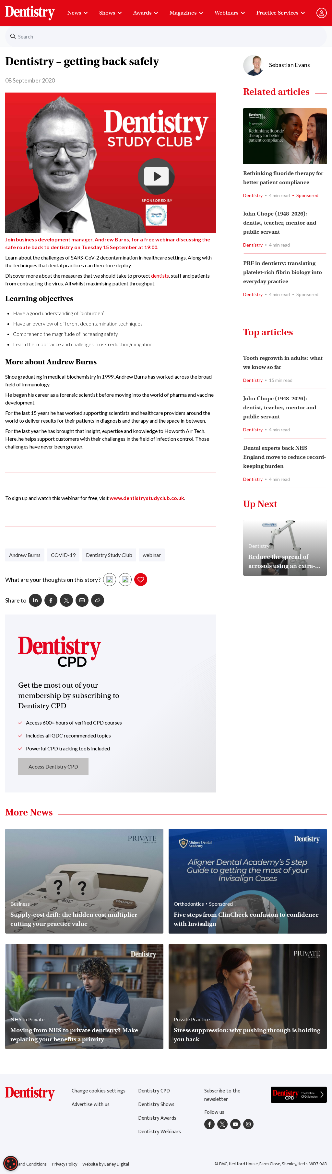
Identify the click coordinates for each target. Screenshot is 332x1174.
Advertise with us (91, 1104)
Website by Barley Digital (105, 1164)
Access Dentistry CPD (53, 766)
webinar (152, 555)
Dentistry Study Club (109, 555)
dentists (160, 275)
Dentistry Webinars (159, 1131)
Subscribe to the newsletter (222, 1095)
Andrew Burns (25, 555)
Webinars (226, 12)
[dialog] (10, 1163)
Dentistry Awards (157, 1118)
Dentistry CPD (154, 1091)
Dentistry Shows (156, 1104)
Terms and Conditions (26, 1164)
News (74, 12)
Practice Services (277, 12)
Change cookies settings (98, 1091)
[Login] (321, 13)
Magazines (183, 12)
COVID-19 (63, 555)
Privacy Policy (64, 1164)
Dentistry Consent (37, 10)
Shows (107, 12)
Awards (142, 12)
